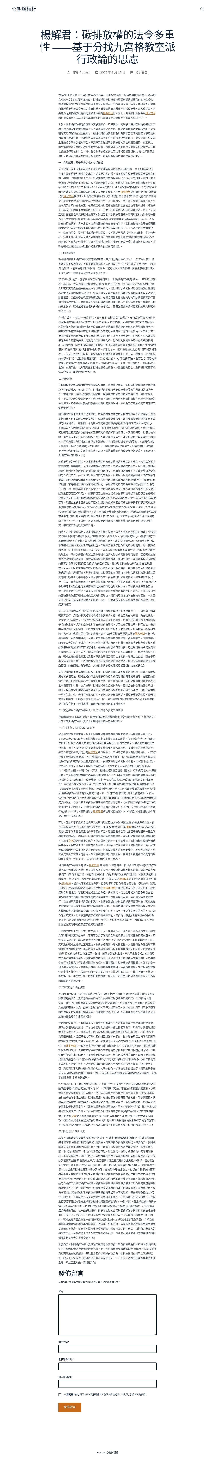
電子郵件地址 (66, 1359)
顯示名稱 (63, 1342)
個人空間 (150, 113)
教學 (129, 827)
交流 (70, 841)
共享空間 (71, 1046)
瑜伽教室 (98, 811)
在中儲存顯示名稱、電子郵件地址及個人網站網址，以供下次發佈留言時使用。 (106, 1394)
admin (86, 72)
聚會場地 (108, 113)
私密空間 (93, 752)
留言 (61, 1291)
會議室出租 (109, 888)
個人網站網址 (65, 1377)
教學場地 (125, 192)
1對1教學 (66, 883)
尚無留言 (141, 72)
